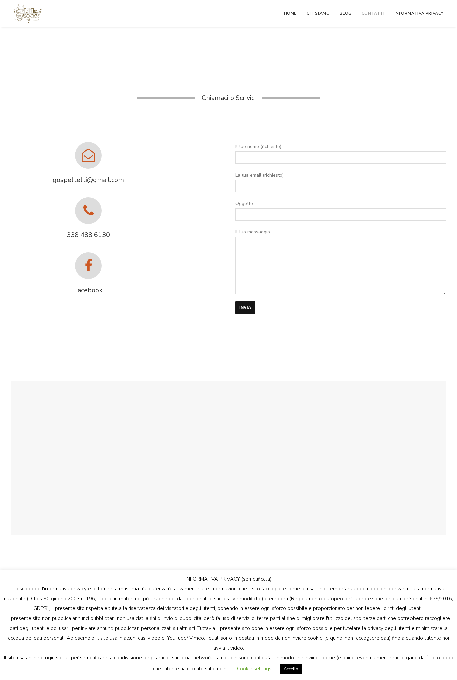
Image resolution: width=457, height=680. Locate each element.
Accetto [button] (291, 669)
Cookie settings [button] (254, 668)
